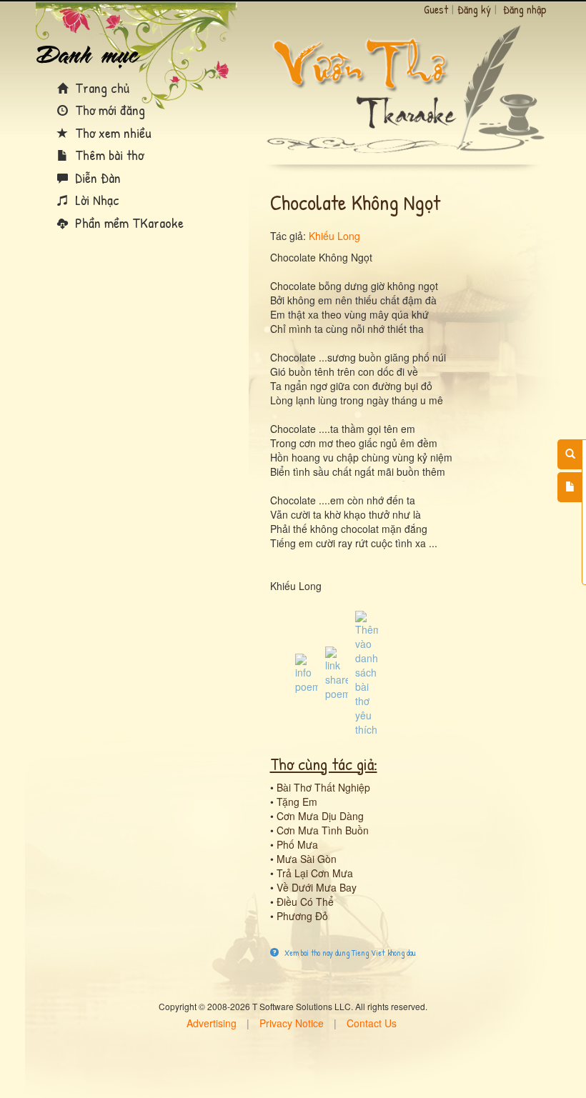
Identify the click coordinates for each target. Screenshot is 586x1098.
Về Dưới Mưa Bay (317, 887)
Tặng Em (297, 801)
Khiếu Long (334, 236)
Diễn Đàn (96, 177)
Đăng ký (474, 9)
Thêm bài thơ (107, 154)
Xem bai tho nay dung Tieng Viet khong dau (349, 953)
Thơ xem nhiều (111, 132)
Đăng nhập (525, 9)
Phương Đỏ (302, 916)
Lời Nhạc (95, 199)
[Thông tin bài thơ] (306, 672)
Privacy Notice (291, 1023)
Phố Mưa (297, 844)
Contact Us (372, 1023)
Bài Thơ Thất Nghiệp (323, 787)
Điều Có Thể (305, 901)
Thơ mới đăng (108, 109)
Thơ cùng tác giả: (323, 763)
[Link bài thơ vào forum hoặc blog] (336, 672)
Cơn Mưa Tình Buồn (323, 830)
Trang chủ (100, 87)
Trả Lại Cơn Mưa (315, 873)
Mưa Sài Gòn (307, 859)
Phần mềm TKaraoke (127, 222)
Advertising (212, 1023)
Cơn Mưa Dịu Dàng (320, 816)
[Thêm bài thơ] (569, 487)
